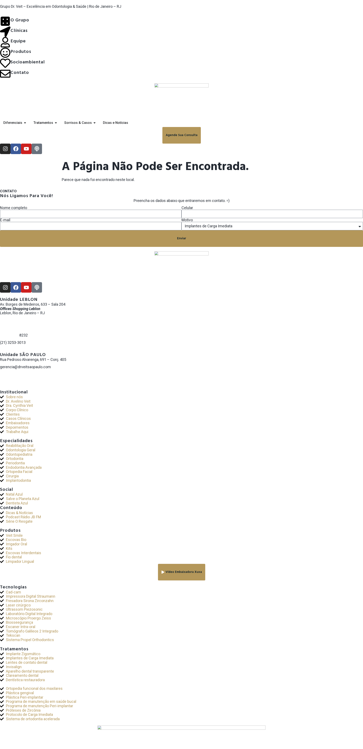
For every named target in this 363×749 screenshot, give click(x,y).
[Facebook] (16, 149)
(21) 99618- (9, 335)
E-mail (5, 220)
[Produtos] (5, 52)
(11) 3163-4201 (13, 371)
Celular (187, 208)
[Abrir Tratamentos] (56, 122)
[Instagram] (5, 149)
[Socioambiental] (5, 63)
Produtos (21, 51)
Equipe (18, 41)
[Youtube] (26, 149)
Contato (20, 72)
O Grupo (20, 20)
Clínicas (19, 30)
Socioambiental (28, 62)
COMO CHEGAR (13, 350)
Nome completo (13, 208)
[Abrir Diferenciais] (25, 122)
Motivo (187, 220)
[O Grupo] (5, 21)
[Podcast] (37, 149)
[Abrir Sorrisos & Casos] (94, 122)
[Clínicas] (5, 31)
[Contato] (5, 73)
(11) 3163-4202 (13, 375)
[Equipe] (5, 42)
